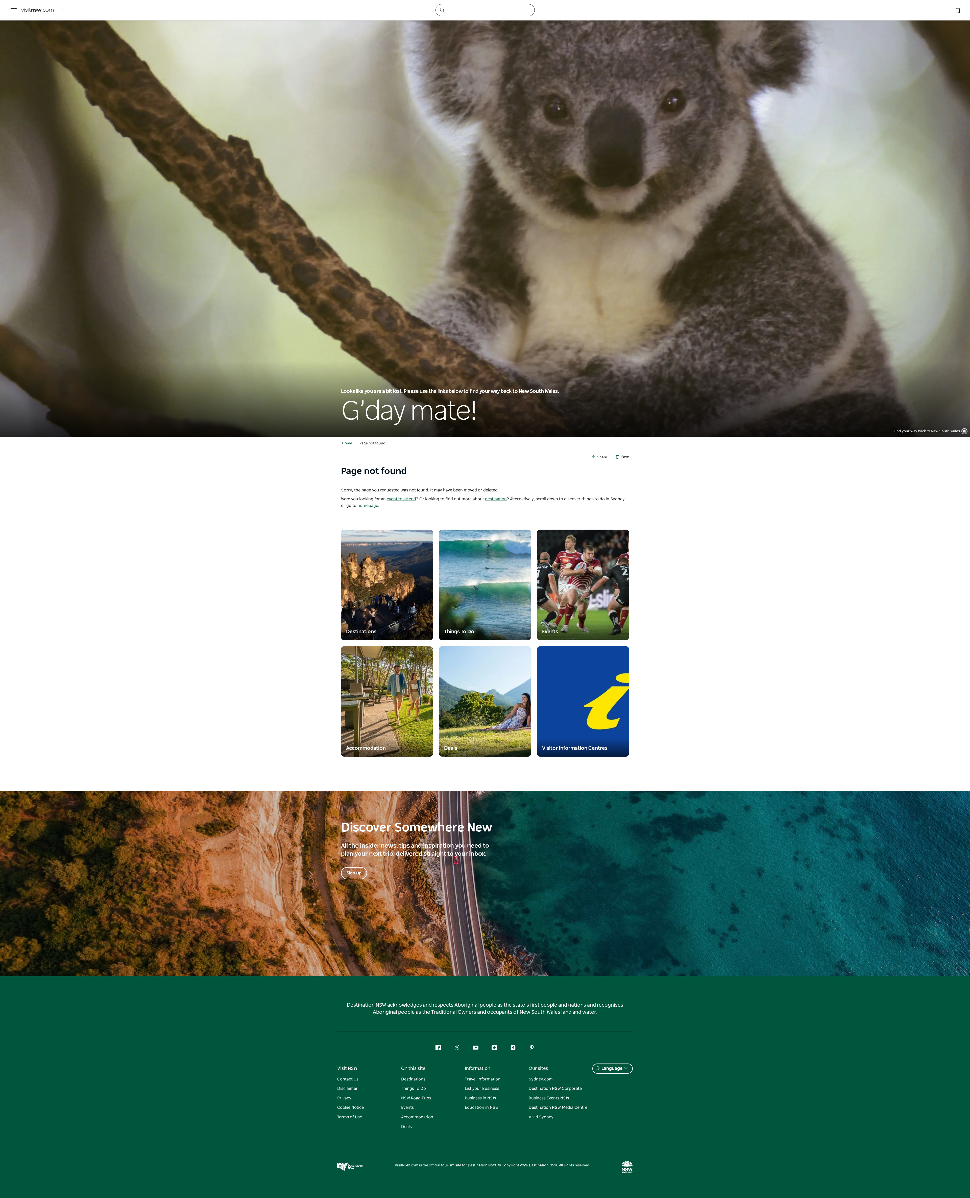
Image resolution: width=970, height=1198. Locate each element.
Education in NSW (482, 1107)
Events (407, 1107)
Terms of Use (349, 1117)
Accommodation (417, 1117)
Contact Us (347, 1079)
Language (611, 1068)
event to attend (401, 499)
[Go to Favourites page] (957, 10)
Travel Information (482, 1079)
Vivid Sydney (541, 1117)
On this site (413, 1068)
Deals (406, 1127)
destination (496, 499)
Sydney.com (541, 1079)
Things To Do (413, 1089)
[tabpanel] (485, 218)
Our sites (538, 1068)
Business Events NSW (549, 1098)
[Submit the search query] (442, 9)
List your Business (482, 1089)
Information (477, 1068)
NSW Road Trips (416, 1098)
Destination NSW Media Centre (558, 1107)
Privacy (344, 1098)
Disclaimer (347, 1089)
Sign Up (354, 873)
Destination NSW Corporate (555, 1089)
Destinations (413, 1079)
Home (347, 443)
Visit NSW (347, 1068)
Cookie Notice (350, 1107)
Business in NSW (480, 1098)
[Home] (37, 10)
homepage (367, 506)
